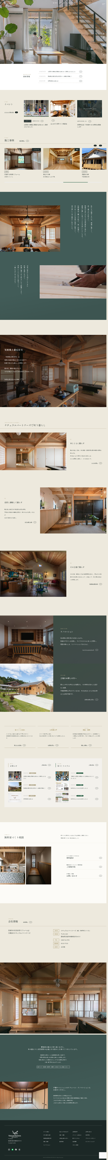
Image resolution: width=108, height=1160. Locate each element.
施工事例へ (22, 139)
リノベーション (80, 2)
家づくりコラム (76, 1137)
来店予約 (88, 1134)
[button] (95, 144)
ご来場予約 (74, 865)
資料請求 (72, 856)
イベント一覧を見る (9, 111)
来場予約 (103, 24)
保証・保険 (61, 1134)
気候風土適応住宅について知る (11, 378)
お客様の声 (75, 1130)
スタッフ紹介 (75, 1144)
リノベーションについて (88, 649)
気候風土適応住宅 (93, 583)
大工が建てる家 (71, 2)
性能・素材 (45, 1140)
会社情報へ (25, 921)
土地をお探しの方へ (89, 698)
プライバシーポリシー (90, 1137)
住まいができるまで (63, 1130)
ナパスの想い (62, 2)
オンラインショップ (90, 1140)
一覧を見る (44, 764)
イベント (94, 2)
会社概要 (88, 2)
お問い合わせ (71, 874)
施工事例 (55, 2)
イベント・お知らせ (77, 1134)
